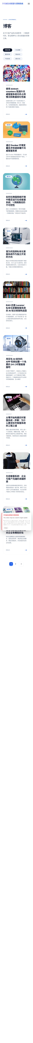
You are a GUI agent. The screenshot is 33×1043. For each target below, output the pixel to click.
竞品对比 (17, 54)
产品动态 (7, 58)
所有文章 (7, 50)
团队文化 (17, 58)
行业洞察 (17, 50)
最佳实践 (7, 54)
